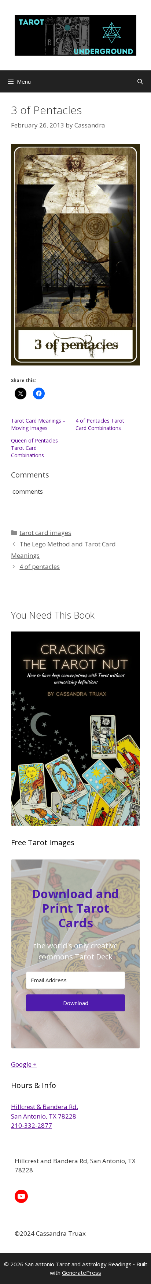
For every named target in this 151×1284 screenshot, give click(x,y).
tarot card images (45, 532)
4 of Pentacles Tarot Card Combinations (100, 424)
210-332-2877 (31, 1125)
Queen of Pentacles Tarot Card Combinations (34, 448)
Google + (24, 1064)
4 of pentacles (39, 566)
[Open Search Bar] (140, 81)
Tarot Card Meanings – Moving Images (38, 424)
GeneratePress (81, 1272)
